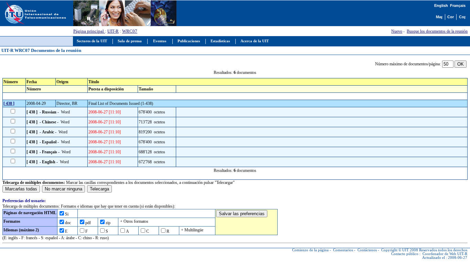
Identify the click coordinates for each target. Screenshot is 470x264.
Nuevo (396, 31)
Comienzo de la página (310, 250)
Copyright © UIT (395, 250)
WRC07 (129, 31)
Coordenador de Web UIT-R (445, 254)
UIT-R (113, 31)
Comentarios (343, 250)
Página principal (89, 31)
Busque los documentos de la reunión (437, 31)
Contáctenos (367, 250)
